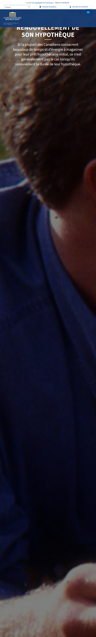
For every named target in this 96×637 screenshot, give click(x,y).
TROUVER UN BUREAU (49, 7)
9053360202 (65, 3)
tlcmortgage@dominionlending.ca (42, 3)
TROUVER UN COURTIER (80, 7)
